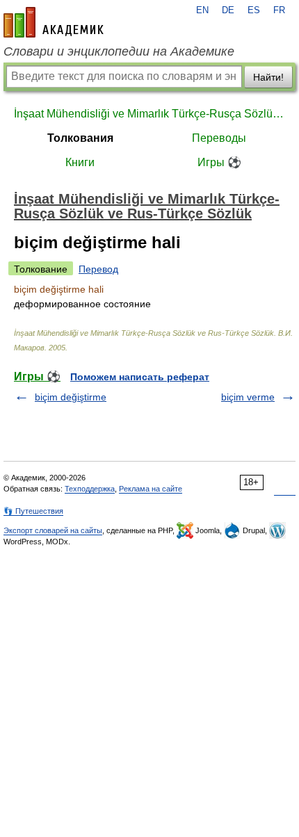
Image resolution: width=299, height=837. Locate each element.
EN (202, 10)
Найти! (268, 77)
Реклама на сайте (150, 489)
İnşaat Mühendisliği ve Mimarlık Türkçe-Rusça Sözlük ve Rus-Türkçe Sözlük (149, 114)
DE (228, 10)
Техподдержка (90, 489)
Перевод (98, 269)
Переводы (219, 138)
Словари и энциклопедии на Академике (118, 51)
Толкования (80, 138)
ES (254, 10)
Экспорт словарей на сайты (52, 530)
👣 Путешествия (33, 511)
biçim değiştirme (70, 397)
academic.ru (53, 22)
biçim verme (248, 397)
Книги (80, 162)
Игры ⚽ (219, 162)
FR (279, 10)
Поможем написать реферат (139, 376)
